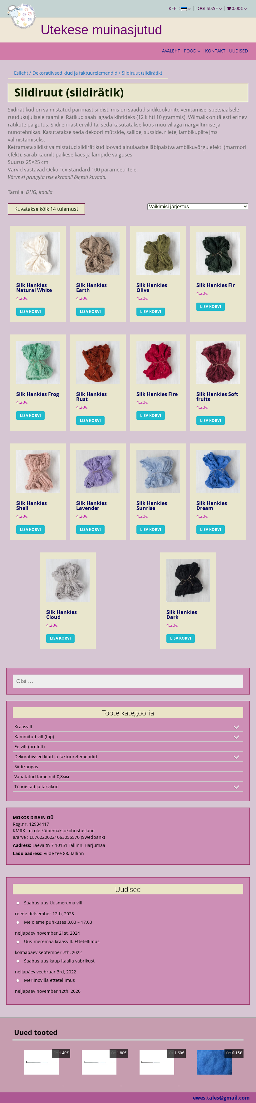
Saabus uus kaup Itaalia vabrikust (59, 961)
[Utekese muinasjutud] (22, 15)
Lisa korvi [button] (30, 311)
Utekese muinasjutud (101, 29)
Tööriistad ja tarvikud (36, 786)
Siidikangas (26, 766)
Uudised (238, 51)
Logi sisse (206, 8)
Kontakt (215, 51)
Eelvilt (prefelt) (29, 746)
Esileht (21, 73)
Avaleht (171, 51)
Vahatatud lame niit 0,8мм (41, 776)
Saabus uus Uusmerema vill (53, 903)
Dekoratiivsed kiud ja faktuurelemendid (74, 73)
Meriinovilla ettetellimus (49, 980)
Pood (190, 51)
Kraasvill (23, 727)
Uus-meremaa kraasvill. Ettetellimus (62, 941)
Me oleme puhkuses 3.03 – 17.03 (58, 922)
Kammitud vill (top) (34, 736)
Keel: (175, 8)
